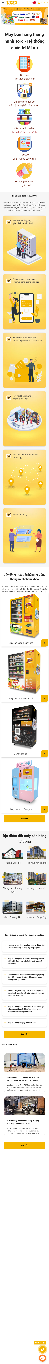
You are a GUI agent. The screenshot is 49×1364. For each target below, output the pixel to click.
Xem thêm (24, 819)
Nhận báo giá (40, 1342)
